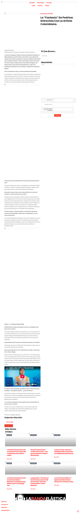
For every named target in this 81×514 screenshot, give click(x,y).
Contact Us (4, 504)
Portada (50, 13)
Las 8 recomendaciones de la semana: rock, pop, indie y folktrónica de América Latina (16, 452)
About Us (4, 501)
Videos (47, 5)
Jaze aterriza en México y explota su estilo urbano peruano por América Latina (63, 480)
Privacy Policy (5, 510)
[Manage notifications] (78, 511)
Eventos (40, 5)
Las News (32, 2)
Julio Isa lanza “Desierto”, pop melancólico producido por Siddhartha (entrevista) (63, 451)
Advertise (4, 507)
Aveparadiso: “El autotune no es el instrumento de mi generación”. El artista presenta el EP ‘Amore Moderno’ (40, 481)
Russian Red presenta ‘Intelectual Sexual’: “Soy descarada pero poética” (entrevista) (39, 452)
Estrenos (49, 2)
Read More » (9, 458)
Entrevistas (40, 2)
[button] (5, 425)
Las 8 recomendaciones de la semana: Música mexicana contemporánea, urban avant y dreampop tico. (16, 481)
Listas (33, 5)
